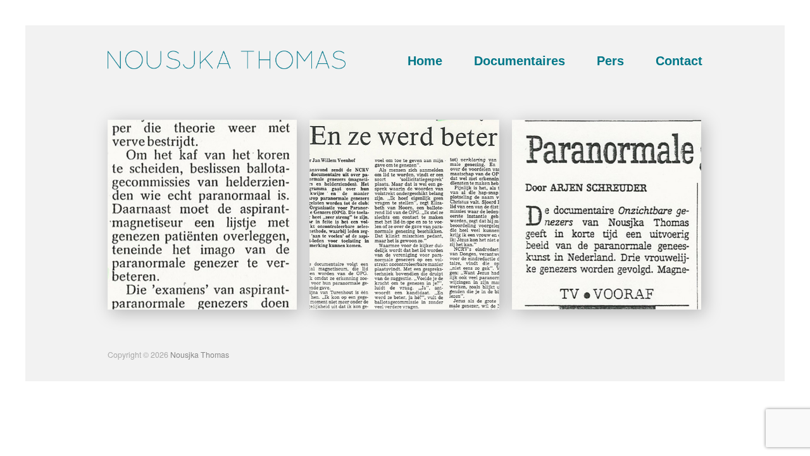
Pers (610, 60)
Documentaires (519, 60)
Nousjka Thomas (199, 354)
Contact (679, 60)
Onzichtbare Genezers (242, 297)
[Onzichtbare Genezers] (202, 214)
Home (425, 60)
